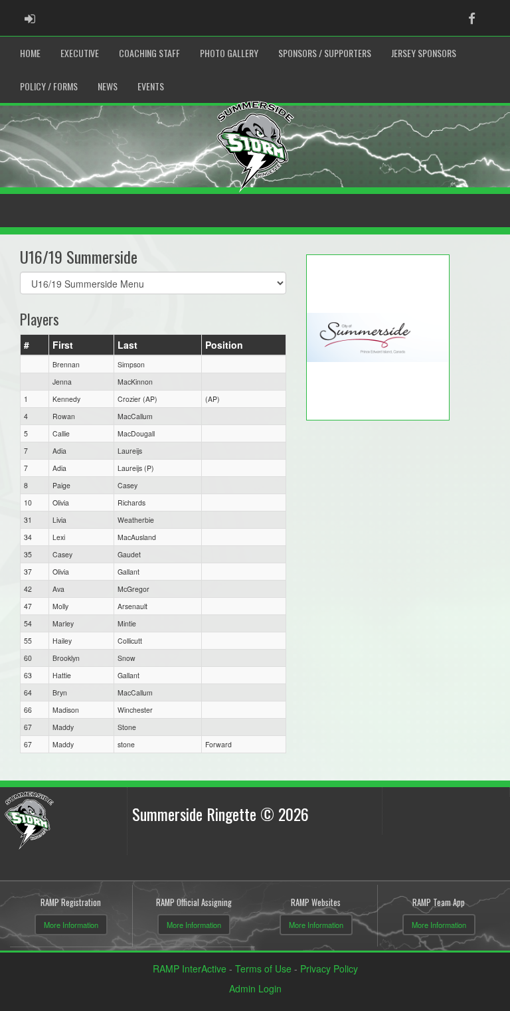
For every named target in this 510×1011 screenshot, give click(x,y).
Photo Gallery (229, 53)
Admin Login (255, 988)
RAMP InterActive (189, 968)
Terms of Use (263, 968)
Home (30, 53)
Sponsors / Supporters (324, 53)
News (108, 86)
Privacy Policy (329, 968)
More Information (71, 924)
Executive (79, 53)
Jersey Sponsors (423, 53)
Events (150, 86)
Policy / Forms (49, 86)
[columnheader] (35, 344)
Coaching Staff (149, 53)
